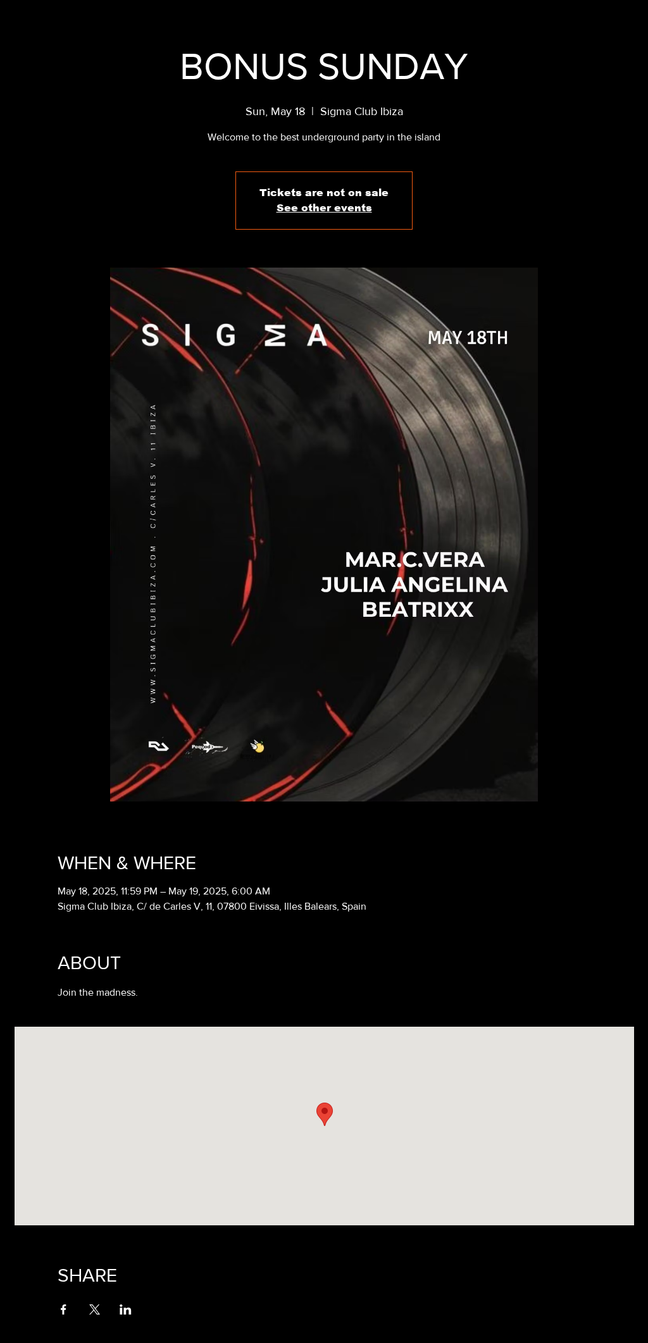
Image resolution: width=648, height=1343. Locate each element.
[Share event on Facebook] (64, 1309)
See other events (324, 207)
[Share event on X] (95, 1309)
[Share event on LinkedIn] (126, 1309)
